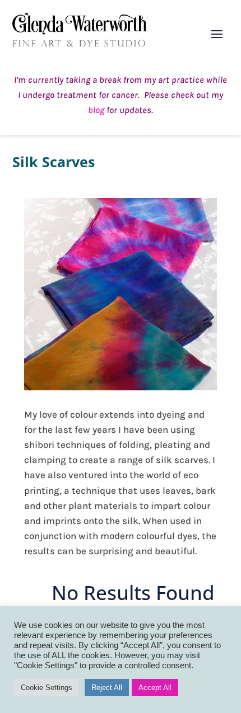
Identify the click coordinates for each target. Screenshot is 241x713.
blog (96, 110)
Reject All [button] (106, 687)
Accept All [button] (155, 687)
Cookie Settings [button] (46, 687)
